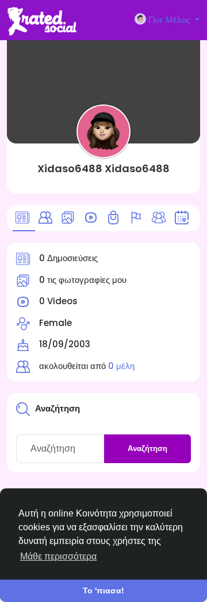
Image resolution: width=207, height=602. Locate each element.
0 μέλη (121, 366)
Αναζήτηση (147, 448)
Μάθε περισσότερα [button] (58, 556)
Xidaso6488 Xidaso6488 (103, 168)
